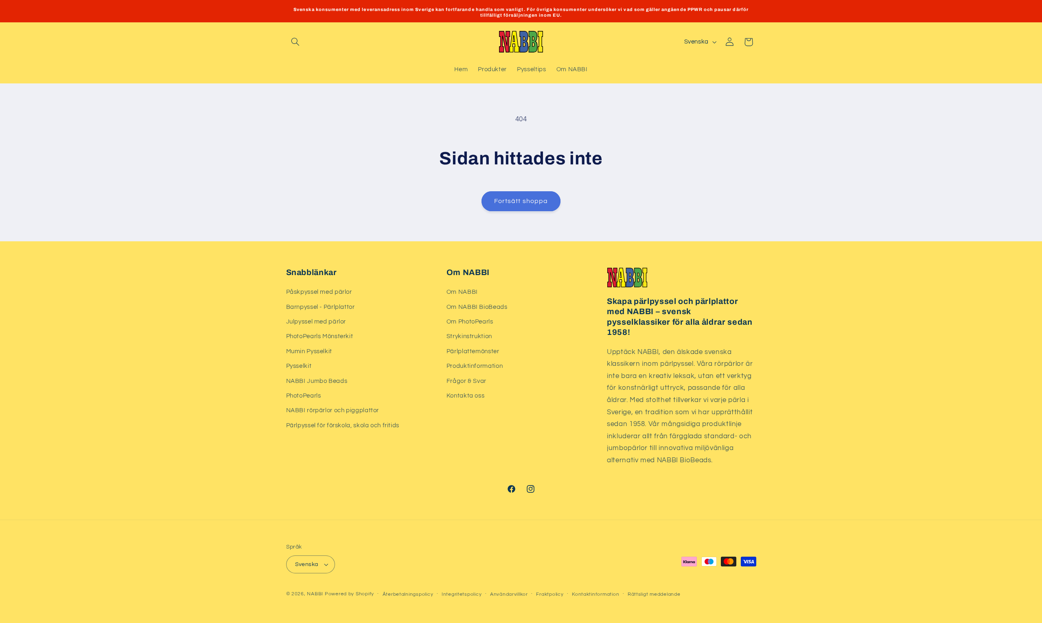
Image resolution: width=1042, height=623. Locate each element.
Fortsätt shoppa (521, 201)
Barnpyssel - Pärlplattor (320, 307)
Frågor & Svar (466, 381)
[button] (295, 42)
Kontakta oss (466, 396)
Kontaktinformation (595, 594)
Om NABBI (462, 292)
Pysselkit (299, 366)
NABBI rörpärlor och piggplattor (332, 410)
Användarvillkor (509, 594)
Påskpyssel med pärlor (319, 292)
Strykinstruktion (469, 336)
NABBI (315, 594)
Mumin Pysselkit (309, 351)
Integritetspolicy (462, 594)
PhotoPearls (303, 396)
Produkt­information (475, 366)
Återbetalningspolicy (408, 594)
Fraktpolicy (549, 594)
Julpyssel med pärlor (316, 322)
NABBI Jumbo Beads (317, 381)
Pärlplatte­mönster (473, 351)
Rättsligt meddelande (654, 594)
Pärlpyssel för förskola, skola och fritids (342, 425)
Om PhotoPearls (470, 322)
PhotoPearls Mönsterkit (319, 336)
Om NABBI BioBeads (477, 307)
